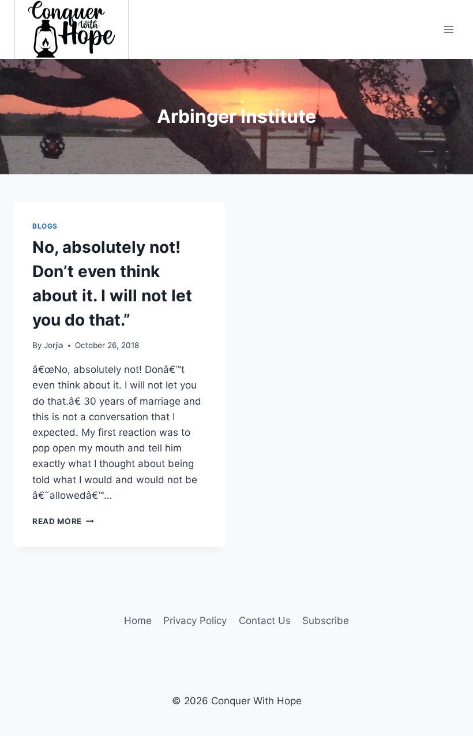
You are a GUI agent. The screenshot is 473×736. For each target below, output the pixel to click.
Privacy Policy (195, 620)
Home (138, 620)
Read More (63, 521)
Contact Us (265, 620)
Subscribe (325, 620)
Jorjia (53, 345)
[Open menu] (448, 29)
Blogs (45, 226)
